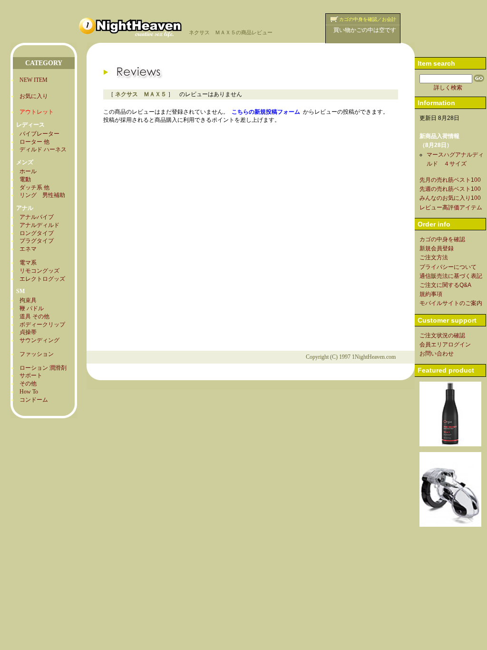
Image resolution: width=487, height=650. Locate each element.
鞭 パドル (31, 308)
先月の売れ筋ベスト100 (450, 180)
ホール (28, 171)
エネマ (28, 249)
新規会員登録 (436, 248)
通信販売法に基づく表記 (450, 276)
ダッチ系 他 (34, 187)
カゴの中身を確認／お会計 (367, 19)
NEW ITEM (33, 80)
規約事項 (430, 294)
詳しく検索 (448, 87)
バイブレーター (39, 133)
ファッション (36, 354)
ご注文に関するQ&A (445, 285)
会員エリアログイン (445, 344)
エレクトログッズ (42, 279)
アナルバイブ (36, 217)
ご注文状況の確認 (442, 335)
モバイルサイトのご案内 (450, 303)
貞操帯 (28, 332)
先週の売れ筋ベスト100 (450, 189)
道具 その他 (34, 316)
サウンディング (39, 340)
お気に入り (33, 96)
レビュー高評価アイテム (450, 207)
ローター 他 (34, 141)
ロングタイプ (36, 233)
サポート (30, 375)
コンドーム (33, 399)
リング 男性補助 (42, 195)
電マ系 (28, 262)
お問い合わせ (436, 353)
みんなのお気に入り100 (450, 198)
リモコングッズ (39, 270)
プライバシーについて (448, 267)
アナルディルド (39, 225)
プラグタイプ (36, 240)
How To (28, 391)
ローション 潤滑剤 (43, 367)
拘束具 (28, 300)
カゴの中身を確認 (442, 239)
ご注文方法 (433, 257)
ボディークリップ (42, 324)
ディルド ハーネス (43, 149)
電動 (25, 179)
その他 (28, 383)
